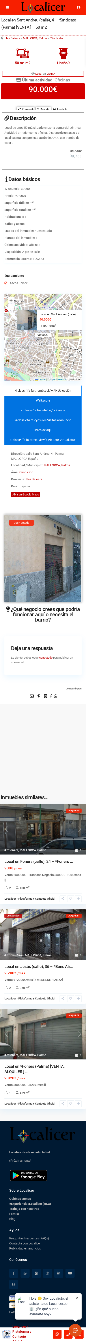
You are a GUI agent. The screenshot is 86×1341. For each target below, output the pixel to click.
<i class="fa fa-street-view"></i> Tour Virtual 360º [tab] (43, 440)
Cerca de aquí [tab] (43, 430)
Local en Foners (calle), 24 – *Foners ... (38, 861)
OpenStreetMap (58, 379)
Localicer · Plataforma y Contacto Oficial (29, 898)
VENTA (51, 73)
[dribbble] (47, 1273)
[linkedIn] (58, 1273)
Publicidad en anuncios (25, 1248)
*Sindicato (56, 38)
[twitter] (36, 1273)
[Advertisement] (43, 747)
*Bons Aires (15, 955)
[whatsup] (25, 1273)
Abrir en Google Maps (25, 494)
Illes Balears (12, 38)
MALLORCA (30, 38)
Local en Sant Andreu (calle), (58, 314)
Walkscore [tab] (43, 400)
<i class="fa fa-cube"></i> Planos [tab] (43, 410)
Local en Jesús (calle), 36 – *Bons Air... (38, 966)
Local (38, 73)
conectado (45, 657)
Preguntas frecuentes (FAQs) (29, 1238)
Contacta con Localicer (25, 1243)
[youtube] (70, 1273)
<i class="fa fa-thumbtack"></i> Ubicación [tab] (43, 390)
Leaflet (42, 379)
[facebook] (13, 1273)
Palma (43, 38)
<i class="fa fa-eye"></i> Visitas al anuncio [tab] (43, 420)
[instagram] (13, 1284)
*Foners (12, 850)
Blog (12, 1219)
